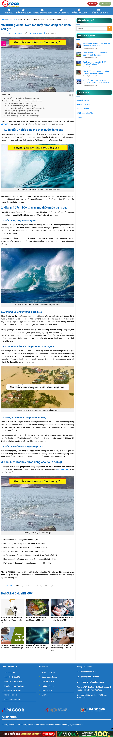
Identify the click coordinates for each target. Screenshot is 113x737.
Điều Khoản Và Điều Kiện (14, 686)
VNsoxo (9, 13)
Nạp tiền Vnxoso (48, 681)
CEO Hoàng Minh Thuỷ (36, 33)
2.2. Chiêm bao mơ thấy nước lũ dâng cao (22, 106)
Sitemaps (45, 695)
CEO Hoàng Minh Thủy (85, 113)
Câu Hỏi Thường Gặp (12, 699)
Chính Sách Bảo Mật (12, 677)
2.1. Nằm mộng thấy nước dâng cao (20, 103)
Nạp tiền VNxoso (82, 104)
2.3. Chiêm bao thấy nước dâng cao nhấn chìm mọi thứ (26, 108)
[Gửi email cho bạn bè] (51, 33)
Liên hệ (79, 117)
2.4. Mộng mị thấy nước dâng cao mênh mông (23, 110)
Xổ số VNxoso (23, 13)
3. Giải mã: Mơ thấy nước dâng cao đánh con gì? (21, 116)
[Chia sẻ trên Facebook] (46, 33)
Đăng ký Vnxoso (48, 672)
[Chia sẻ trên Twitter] (49, 33)
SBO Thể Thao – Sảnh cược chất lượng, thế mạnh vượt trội (96, 72)
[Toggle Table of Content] (69, 95)
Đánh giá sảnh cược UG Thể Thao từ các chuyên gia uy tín (97, 63)
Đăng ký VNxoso (82, 100)
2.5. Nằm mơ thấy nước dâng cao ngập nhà (22, 113)
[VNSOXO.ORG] (13, 3)
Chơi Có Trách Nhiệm (12, 690)
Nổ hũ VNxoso (79, 13)
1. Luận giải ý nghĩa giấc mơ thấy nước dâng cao (21, 98)
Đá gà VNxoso (61, 13)
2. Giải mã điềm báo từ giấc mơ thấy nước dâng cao (23, 101)
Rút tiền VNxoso (82, 109)
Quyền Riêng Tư (10, 695)
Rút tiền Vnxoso (48, 686)
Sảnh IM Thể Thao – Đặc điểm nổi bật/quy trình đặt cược (96, 54)
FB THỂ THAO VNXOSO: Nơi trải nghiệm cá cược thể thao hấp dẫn (96, 81)
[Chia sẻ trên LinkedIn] (55, 33)
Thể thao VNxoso (99, 13)
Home (3, 19)
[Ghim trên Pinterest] (53, 33)
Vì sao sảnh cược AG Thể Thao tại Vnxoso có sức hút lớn (96, 45)
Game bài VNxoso (42, 13)
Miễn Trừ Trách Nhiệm (13, 681)
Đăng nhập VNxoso (49, 677)
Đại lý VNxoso (47, 690)
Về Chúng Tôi (9, 672)
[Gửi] (109, 28)
